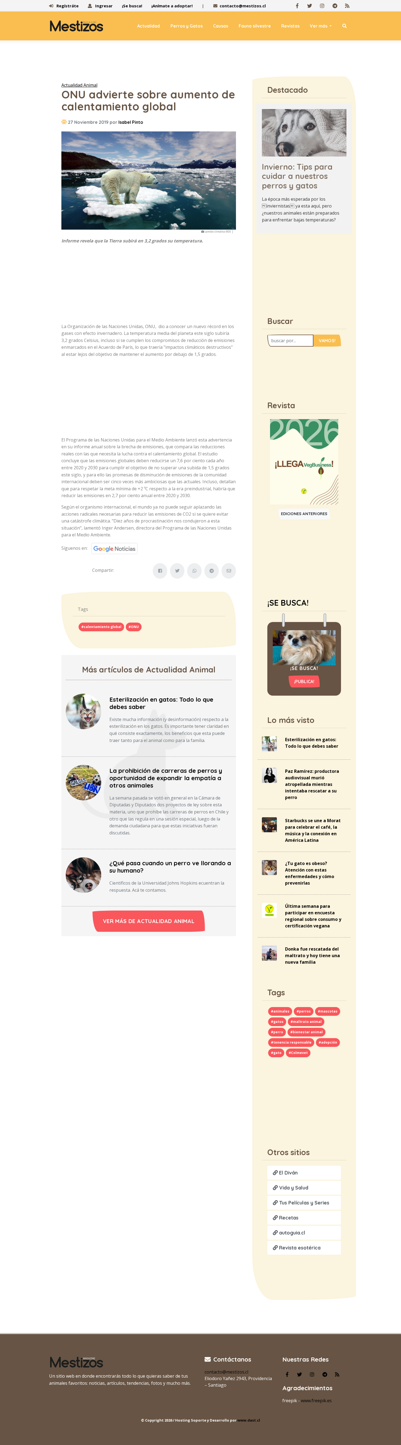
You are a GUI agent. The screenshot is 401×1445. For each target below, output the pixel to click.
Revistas (290, 26)
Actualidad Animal (79, 85)
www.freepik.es (316, 1401)
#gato (276, 1052)
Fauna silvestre (255, 26)
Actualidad (148, 26)
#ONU (133, 626)
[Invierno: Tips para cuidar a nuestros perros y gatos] (304, 132)
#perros (304, 1011)
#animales (280, 1011)
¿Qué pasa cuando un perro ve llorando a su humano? (170, 866)
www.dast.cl (248, 1420)
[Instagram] (322, 5)
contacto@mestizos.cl (243, 5)
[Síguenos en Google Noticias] (112, 548)
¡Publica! (304, 681)
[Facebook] (297, 5)
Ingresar (103, 5)
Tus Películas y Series (303, 1203)
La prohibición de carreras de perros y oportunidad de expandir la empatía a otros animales (165, 778)
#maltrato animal (306, 1021)
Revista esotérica (299, 1248)
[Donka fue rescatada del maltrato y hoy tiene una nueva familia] (269, 953)
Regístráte (67, 5)
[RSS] (347, 5)
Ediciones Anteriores (304, 513)
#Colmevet (298, 1052)
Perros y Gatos (186, 26)
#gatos (277, 1021)
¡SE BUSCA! (288, 603)
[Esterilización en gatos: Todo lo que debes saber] (83, 711)
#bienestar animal (306, 1032)
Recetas (288, 1218)
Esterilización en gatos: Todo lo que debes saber (161, 703)
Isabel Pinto (130, 122)
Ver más (319, 26)
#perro (277, 1032)
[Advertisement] (200, 62)
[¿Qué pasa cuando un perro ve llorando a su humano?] (83, 875)
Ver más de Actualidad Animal (148, 921)
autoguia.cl (291, 1233)
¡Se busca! (132, 5)
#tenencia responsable (291, 1042)
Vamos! (327, 340)
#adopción (328, 1042)
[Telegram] (334, 5)
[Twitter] (309, 5)
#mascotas (327, 1011)
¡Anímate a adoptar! (172, 5)
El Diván (288, 1173)
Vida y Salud (293, 1188)
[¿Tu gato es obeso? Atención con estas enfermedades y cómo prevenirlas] (269, 867)
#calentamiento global (101, 626)
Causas (220, 26)
